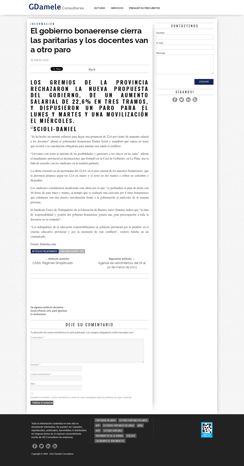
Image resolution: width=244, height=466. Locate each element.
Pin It (92, 69)
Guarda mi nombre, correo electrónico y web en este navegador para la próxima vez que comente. (81, 397)
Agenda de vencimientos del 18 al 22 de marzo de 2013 (122, 265)
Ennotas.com (48, 244)
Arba (140, 425)
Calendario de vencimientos (110, 440)
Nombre (35, 364)
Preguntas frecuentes (144, 8)
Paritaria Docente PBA (72, 251)
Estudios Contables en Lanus (118, 425)
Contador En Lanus (106, 420)
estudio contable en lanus (133, 420)
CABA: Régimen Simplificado (52, 263)
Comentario (37, 337)
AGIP (98, 430)
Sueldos (131, 435)
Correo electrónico (40, 374)
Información (42, 24)
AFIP (98, 425)
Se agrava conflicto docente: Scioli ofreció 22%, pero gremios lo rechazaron (48, 311)
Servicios (117, 8)
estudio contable (113, 430)
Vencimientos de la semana (109, 435)
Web (32, 383)
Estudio (99, 8)
